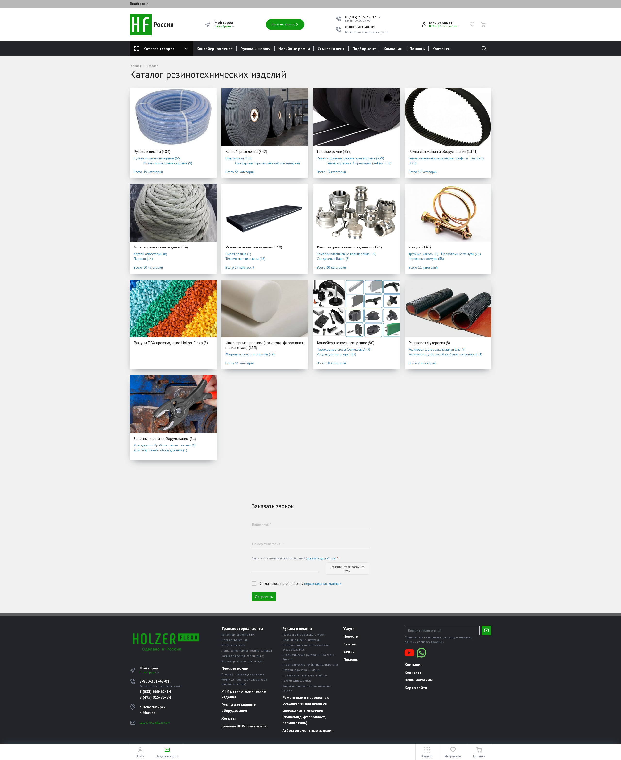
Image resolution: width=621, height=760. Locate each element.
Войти (433, 26)
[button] (363, 17)
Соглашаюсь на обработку (300, 583)
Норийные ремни (294, 48)
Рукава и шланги (255, 48)
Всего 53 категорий (239, 172)
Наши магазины (419, 679)
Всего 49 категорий (148, 172)
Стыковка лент (331, 48)
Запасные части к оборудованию (165, 438)
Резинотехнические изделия (253, 247)
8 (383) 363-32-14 (155, 691)
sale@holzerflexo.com (154, 722)
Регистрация (448, 26)
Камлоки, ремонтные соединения (349, 247)
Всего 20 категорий (331, 267)
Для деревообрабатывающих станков (165, 445)
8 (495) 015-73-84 (155, 697)
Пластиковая (239, 158)
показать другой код (321, 558)
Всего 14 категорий (239, 363)
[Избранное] (472, 24)
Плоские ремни (334, 151)
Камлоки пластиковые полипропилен (346, 254)
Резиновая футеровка (429, 342)
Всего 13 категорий (331, 172)
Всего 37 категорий (423, 172)
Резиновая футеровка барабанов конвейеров (445, 354)
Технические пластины (245, 258)
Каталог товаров (158, 48)
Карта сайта (416, 687)
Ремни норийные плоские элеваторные (350, 158)
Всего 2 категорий (422, 363)
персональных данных (322, 583)
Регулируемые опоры (336, 354)
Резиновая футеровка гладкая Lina (437, 349)
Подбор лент (139, 4)
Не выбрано (223, 26)
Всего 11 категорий (423, 267)
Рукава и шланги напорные (157, 158)
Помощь (417, 48)
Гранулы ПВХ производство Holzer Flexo (171, 342)
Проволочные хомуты (461, 254)
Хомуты (420, 247)
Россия (163, 24)
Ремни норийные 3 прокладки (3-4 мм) (359, 163)
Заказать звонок (283, 24)
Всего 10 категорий (148, 267)
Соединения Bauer (333, 258)
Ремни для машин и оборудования (443, 151)
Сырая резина (238, 254)
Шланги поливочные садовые (167, 163)
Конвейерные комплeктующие (345, 342)
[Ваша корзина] (483, 24)
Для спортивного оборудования (160, 450)
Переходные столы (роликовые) (343, 349)
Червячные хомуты (426, 258)
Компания (393, 48)
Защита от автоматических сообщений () (295, 558)
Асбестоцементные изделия (161, 247)
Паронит (143, 258)
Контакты (442, 48)
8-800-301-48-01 (360, 27)
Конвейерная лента (215, 48)
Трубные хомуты (423, 254)
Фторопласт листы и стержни (250, 354)
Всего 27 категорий (239, 267)
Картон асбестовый (150, 254)
